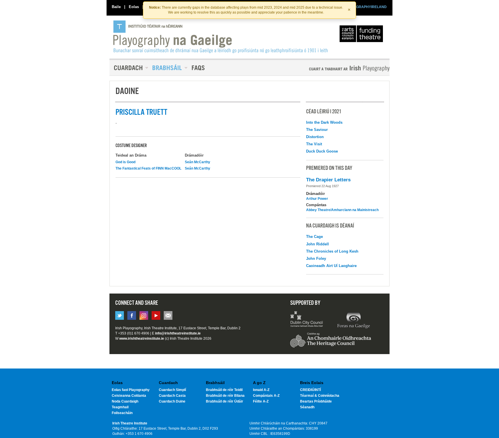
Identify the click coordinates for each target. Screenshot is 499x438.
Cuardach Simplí (172, 390)
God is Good (125, 162)
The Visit (314, 144)
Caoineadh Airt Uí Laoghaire (331, 266)
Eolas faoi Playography (131, 390)
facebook (131, 315)
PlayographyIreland (221, 36)
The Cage (314, 236)
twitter (119, 315)
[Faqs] (198, 68)
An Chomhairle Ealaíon (362, 35)
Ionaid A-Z (261, 390)
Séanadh (307, 407)
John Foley (316, 258)
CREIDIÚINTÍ (310, 390)
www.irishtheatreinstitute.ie (141, 339)
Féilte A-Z (261, 401)
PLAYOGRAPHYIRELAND (366, 7)
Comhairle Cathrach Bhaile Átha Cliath (306, 320)
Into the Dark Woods (324, 122)
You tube (156, 315)
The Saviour (317, 129)
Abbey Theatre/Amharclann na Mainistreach (342, 210)
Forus (353, 320)
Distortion (315, 137)
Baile (116, 7)
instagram (143, 315)
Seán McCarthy (197, 162)
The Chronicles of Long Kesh (332, 251)
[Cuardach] (128, 68)
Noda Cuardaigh (125, 401)
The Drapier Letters (328, 180)
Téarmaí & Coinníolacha (319, 396)
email (168, 315)
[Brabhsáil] (167, 68)
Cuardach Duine (172, 401)
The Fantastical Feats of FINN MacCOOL (148, 168)
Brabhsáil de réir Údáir (224, 401)
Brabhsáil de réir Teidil (224, 390)
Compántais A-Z (266, 396)
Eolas (134, 7)
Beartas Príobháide (316, 401)
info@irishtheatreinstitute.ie (178, 333)
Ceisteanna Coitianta (129, 396)
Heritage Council (330, 343)
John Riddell (317, 244)
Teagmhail (120, 407)
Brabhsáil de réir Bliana (225, 396)
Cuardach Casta (172, 396)
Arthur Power (317, 199)
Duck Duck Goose (322, 151)
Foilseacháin (122, 413)
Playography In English (340, 68)
